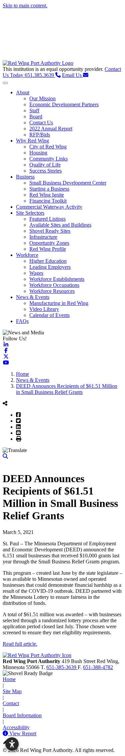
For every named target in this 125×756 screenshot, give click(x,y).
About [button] (22, 92)
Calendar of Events (49, 315)
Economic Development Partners (64, 104)
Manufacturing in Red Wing (58, 303)
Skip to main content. (25, 5)
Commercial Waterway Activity (49, 207)
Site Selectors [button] (30, 213)
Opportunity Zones (49, 243)
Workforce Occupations (54, 285)
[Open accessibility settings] (12, 744)
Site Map (12, 691)
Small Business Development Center (67, 183)
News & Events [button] (32, 297)
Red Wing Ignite (46, 195)
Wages (36, 273)
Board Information (22, 715)
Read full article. (20, 644)
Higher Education (48, 261)
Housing (38, 152)
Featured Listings (47, 219)
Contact (11, 703)
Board (35, 116)
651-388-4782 (98, 667)
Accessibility (16, 727)
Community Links (48, 158)
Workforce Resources (52, 291)
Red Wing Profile (47, 249)
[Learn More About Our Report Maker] (6, 733)
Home (9, 679)
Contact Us (41, 122)
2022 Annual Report (50, 128)
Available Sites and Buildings (60, 225)
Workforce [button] (27, 255)
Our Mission (42, 98)
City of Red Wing (48, 146)
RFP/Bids (39, 134)
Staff (34, 110)
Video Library (44, 309)
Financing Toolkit (48, 201)
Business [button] (25, 177)
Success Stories (45, 171)
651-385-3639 (62, 667)
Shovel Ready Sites (49, 231)
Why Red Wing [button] (32, 140)
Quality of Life (45, 165)
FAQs (22, 321)
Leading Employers (50, 267)
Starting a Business (49, 189)
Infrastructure (43, 237)
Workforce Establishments (56, 279)
